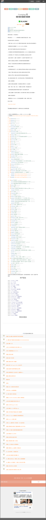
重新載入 (28, 16)
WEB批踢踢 (23, 512)
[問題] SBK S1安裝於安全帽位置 (12, 386)
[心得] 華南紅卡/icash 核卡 (11, 433)
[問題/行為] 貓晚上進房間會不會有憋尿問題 (14, 336)
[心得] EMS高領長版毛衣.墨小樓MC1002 (14, 347)
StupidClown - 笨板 (15, 306)
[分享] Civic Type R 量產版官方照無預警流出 (14, 415)
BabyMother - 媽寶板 (15, 309)
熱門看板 (23, 16)
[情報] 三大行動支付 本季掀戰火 (12, 444)
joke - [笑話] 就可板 (15, 292)
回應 (20, 16)
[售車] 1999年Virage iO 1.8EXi (12, 404)
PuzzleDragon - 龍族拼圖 (15, 289)
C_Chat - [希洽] (14, 290)
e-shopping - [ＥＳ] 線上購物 (16, 302)
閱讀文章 (8, 379)
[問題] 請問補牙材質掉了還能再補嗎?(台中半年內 (15, 426)
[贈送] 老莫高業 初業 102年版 (12, 440)
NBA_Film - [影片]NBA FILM (17, 303)
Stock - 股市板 (14, 299)
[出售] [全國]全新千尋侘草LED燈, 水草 (13, 469)
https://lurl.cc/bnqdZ (12, 104)
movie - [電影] (13, 287)
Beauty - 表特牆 (14, 315)
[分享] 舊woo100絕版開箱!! (11, 390)
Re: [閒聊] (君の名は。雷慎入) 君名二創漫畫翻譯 (15, 458)
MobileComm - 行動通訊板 (16, 296)
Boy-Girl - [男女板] (15, 300)
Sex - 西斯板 (13, 313)
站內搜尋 (38, 1)
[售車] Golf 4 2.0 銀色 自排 (11, 419)
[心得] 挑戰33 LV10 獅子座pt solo (12, 408)
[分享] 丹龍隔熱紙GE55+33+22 (12, 350)
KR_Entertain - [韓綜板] (15, 305)
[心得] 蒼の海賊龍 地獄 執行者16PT (13, 401)
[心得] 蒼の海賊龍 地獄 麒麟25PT (12, 455)
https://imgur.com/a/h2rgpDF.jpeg (21, 177)
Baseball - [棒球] (14, 293)
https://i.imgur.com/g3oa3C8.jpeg (21, 175)
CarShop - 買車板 (14, 312)
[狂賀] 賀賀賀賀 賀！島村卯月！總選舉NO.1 (14, 372)
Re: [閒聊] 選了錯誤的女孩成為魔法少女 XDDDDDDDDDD (17, 340)
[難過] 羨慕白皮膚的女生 (11, 376)
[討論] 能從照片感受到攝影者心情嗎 (13, 368)
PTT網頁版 (32, 1)
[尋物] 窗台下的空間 (10, 358)
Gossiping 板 (23, 14)
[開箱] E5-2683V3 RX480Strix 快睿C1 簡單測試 (15, 397)
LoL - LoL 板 (13, 282)
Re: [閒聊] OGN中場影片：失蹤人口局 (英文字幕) (15, 462)
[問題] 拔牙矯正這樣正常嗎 (11, 437)
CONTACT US (28, 512)
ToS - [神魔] (13, 286)
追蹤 (17, 16)
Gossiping (22, 24)
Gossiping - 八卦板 (14, 280)
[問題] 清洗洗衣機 (9, 354)
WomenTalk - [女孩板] (15, 284)
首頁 (18, 24)
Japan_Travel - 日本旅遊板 (16, 308)
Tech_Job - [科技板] (15, 295)
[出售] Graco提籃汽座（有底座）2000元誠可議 (15, 422)
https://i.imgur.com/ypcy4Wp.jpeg (21, 173)
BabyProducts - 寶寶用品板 (16, 310)
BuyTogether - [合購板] (15, 297)
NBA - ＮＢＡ (13, 283)
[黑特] (7, 383)
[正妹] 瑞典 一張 (9, 343)
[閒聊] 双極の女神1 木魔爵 (11, 361)
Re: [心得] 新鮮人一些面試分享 (12, 451)
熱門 (44, 1)
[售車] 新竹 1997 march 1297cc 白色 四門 (14, 365)
